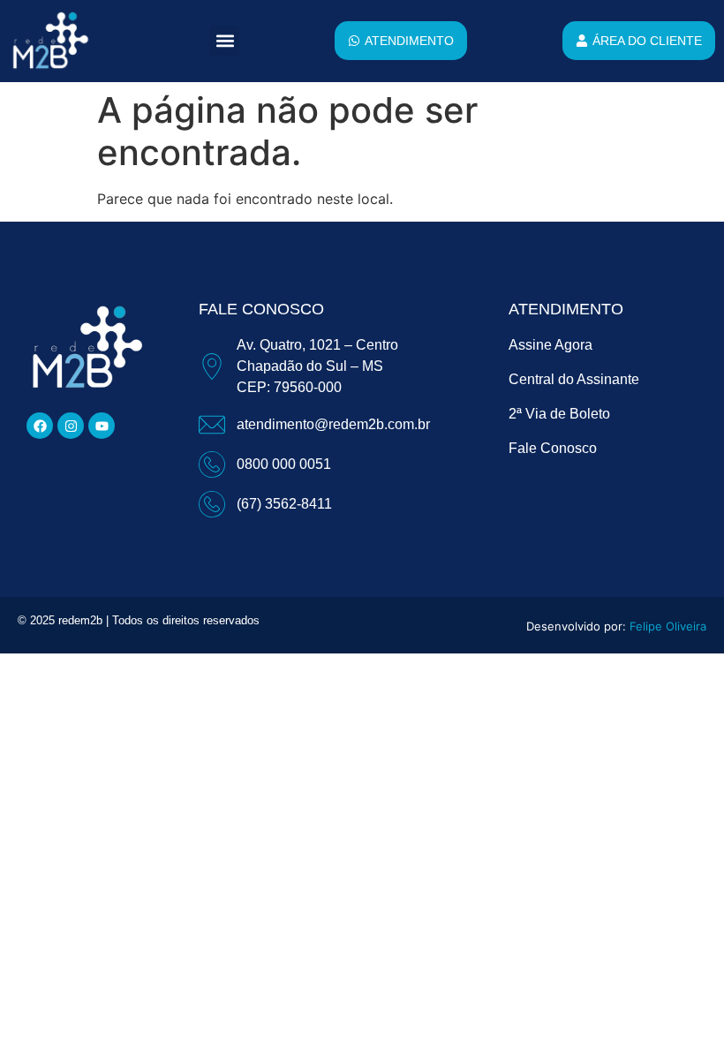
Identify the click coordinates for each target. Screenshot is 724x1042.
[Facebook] (39, 425)
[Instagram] (70, 425)
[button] (224, 41)
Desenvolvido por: (616, 626)
